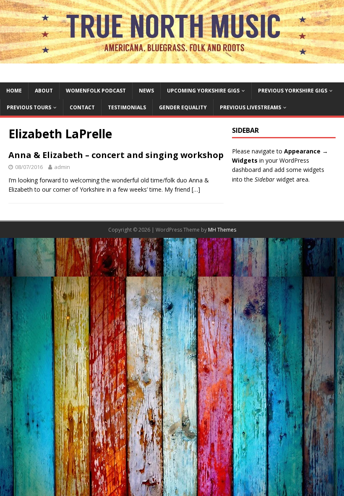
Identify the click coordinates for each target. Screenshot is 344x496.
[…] (196, 189)
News (146, 90)
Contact (82, 107)
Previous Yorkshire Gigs (292, 90)
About (44, 90)
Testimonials (127, 107)
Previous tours (29, 107)
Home (14, 90)
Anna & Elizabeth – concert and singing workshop (116, 155)
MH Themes (222, 229)
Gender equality (183, 107)
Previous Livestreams (250, 107)
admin (62, 167)
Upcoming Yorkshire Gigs (203, 90)
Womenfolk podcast (96, 90)
